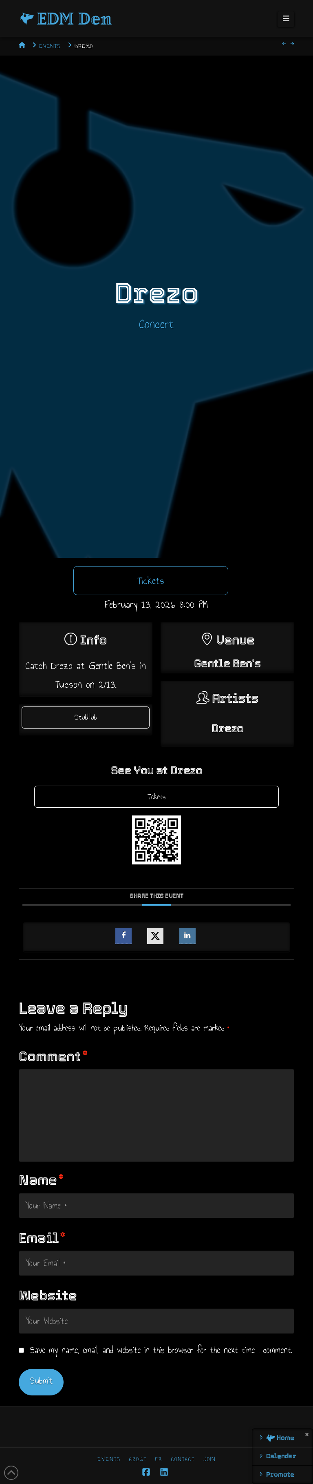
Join (209, 1459)
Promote (280, 1474)
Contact (183, 1459)
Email (42, 1238)
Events (109, 1459)
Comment (53, 1056)
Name (41, 1180)
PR (159, 1459)
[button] (286, 19)
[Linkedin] (187, 936)
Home (284, 1437)
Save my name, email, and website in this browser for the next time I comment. (161, 1350)
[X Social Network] (155, 936)
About (138, 1459)
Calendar (281, 1456)
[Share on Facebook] (123, 936)
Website (48, 1295)
